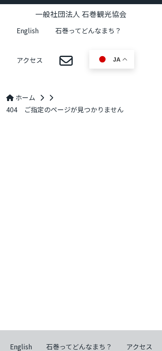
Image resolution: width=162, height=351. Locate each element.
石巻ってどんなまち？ (88, 30)
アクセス (30, 60)
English (28, 30)
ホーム (24, 97)
